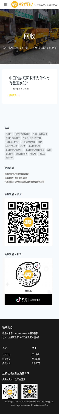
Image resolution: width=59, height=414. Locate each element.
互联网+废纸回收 (40, 134)
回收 (40, 142)
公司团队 (6, 354)
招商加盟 (6, 363)
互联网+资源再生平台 (32, 138)
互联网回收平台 (12, 142)
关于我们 (36, 354)
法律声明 (36, 363)
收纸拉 (42, 154)
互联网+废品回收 (22, 134)
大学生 (22, 146)
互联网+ (9, 134)
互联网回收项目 (28, 142)
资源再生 (9, 158)
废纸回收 (9, 154)
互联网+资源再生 (13, 138)
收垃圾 (33, 154)
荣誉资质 (6, 358)
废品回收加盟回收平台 (34, 150)
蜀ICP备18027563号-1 (39, 405)
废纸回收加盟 (21, 154)
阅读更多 (14, 95)
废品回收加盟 (34, 146)
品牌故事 (36, 358)
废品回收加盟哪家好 (14, 150)
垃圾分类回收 (11, 146)
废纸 (49, 150)
